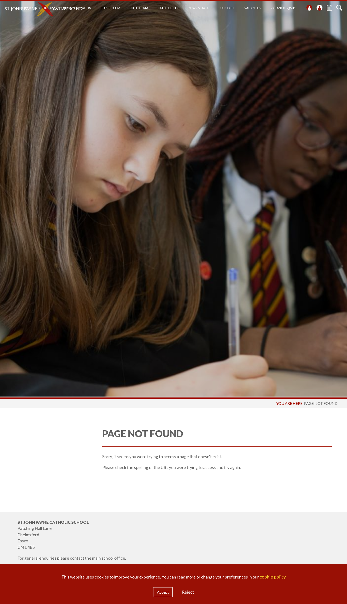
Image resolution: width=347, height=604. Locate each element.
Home (24, 8)
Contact (227, 8)
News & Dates (199, 8)
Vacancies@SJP (283, 8)
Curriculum (110, 8)
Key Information (77, 8)
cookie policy (273, 576)
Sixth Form (139, 8)
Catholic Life (168, 8)
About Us (46, 8)
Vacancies (252, 8)
